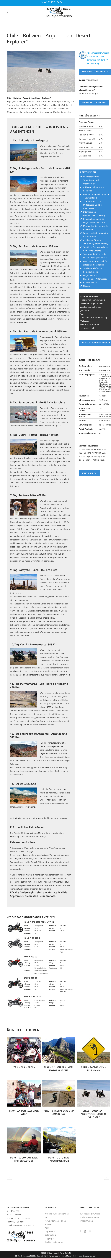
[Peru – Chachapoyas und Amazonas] (58, 1093)
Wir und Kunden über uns (57, 1213)
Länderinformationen (89, 1217)
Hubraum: (52, 925)
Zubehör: (52, 949)
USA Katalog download (89, 1213)
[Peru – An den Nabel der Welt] (24, 1093)
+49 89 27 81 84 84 (52, 2)
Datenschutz (50, 1235)
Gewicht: (52, 931)
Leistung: (27, 928)
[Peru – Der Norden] (24, 1050)
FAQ (46, 1217)
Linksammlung (86, 1220)
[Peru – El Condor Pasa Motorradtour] (24, 1140)
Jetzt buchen (89, 473)
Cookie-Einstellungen (54, 1242)
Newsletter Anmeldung (55, 1220)
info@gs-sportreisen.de (23, 1225)
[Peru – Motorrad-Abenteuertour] (59, 1140)
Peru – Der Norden (23, 1067)
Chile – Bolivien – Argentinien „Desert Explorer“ (93, 1113)
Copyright (49, 1238)
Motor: (26, 925)
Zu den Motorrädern (94, 102)
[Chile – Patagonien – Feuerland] (93, 1050)
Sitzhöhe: (27, 931)
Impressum (50, 1231)
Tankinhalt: (27, 933)
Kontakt (48, 1224)
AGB (47, 1228)
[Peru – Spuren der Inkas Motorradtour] (58, 1050)
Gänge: (51, 928)
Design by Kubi (65, 1253)
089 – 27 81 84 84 (22, 1218)
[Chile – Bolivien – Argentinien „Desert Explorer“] (93, 1093)
